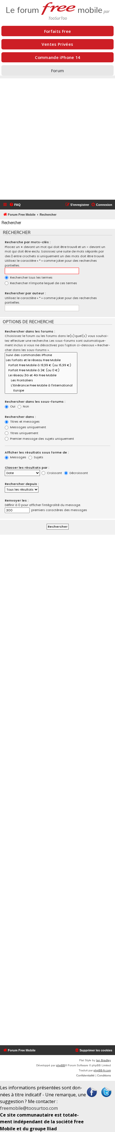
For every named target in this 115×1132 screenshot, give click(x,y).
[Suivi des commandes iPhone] (41, 355)
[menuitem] (15, 204)
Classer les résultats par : (27, 467)
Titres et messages (24, 421)
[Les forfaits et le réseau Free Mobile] (41, 360)
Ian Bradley (103, 1060)
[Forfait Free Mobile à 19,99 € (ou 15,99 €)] (41, 365)
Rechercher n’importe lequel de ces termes (43, 283)
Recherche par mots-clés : (28, 242)
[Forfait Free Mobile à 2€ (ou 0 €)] (41, 370)
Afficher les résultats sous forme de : (37, 452)
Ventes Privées (57, 44)
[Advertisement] (57, 139)
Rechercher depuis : (22, 484)
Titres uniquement (23, 433)
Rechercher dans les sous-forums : (35, 401)
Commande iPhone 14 (57, 57)
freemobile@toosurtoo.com (29, 1108)
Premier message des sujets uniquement (41, 438)
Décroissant (78, 473)
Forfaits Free (57, 31)
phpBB (60, 1065)
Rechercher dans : (20, 416)
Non (25, 406)
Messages (17, 457)
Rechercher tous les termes (30, 277)
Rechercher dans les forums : (30, 331)
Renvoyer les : (16, 500)
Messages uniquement (27, 427)
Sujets (38, 457)
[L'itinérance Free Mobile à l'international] (41, 385)
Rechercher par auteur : (25, 293)
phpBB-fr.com (102, 1070)
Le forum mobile (54, 8)
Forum (57, 70)
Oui (12, 406)
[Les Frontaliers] (41, 380)
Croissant (54, 473)
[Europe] (41, 390)
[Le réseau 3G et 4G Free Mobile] (41, 375)
